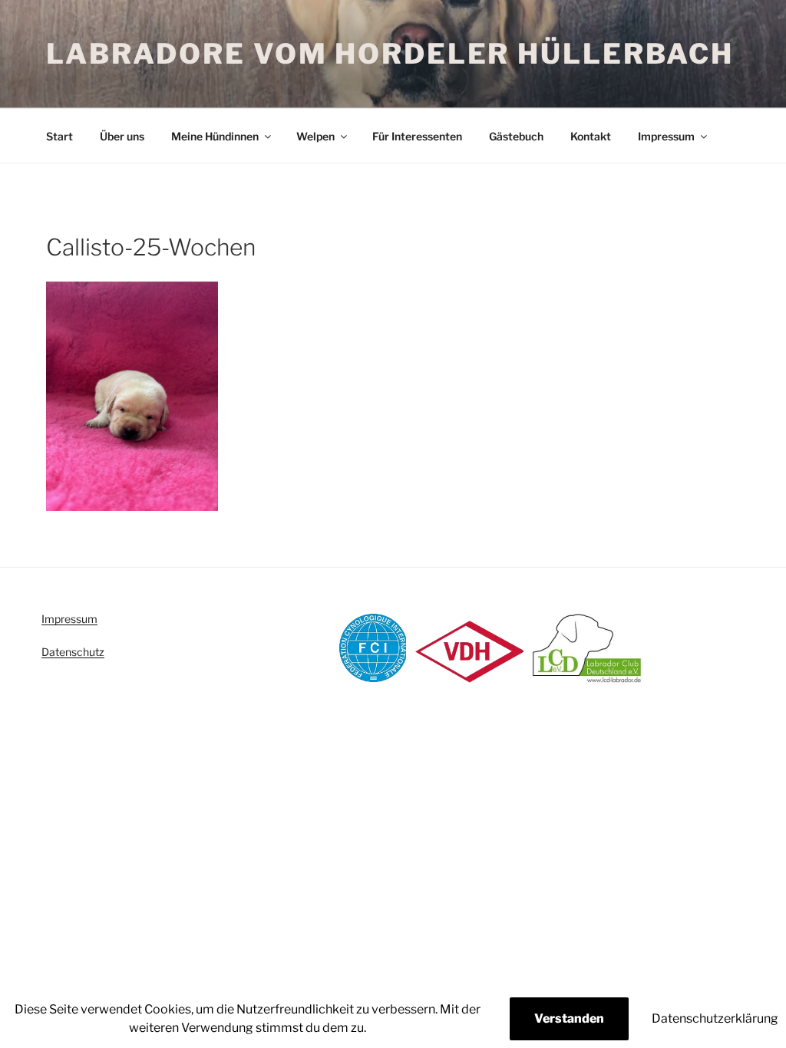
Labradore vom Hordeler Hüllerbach (390, 54)
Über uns (122, 136)
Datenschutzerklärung (715, 1018)
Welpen (315, 136)
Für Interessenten (417, 136)
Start (59, 136)
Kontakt (590, 136)
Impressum (666, 136)
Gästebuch (516, 136)
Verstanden (569, 1018)
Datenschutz (72, 651)
